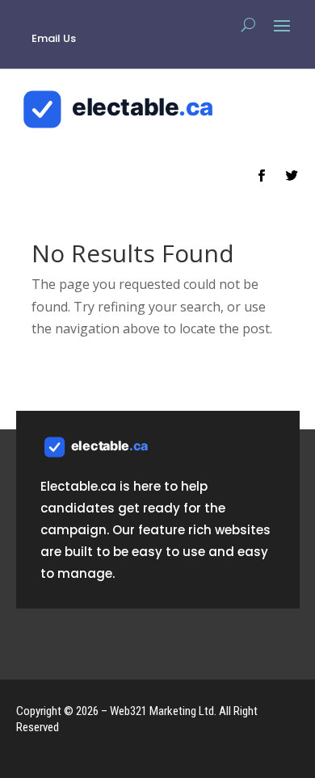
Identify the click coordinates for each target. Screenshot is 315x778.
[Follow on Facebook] (262, 176)
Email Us (54, 38)
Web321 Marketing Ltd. (163, 711)
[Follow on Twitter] (292, 176)
